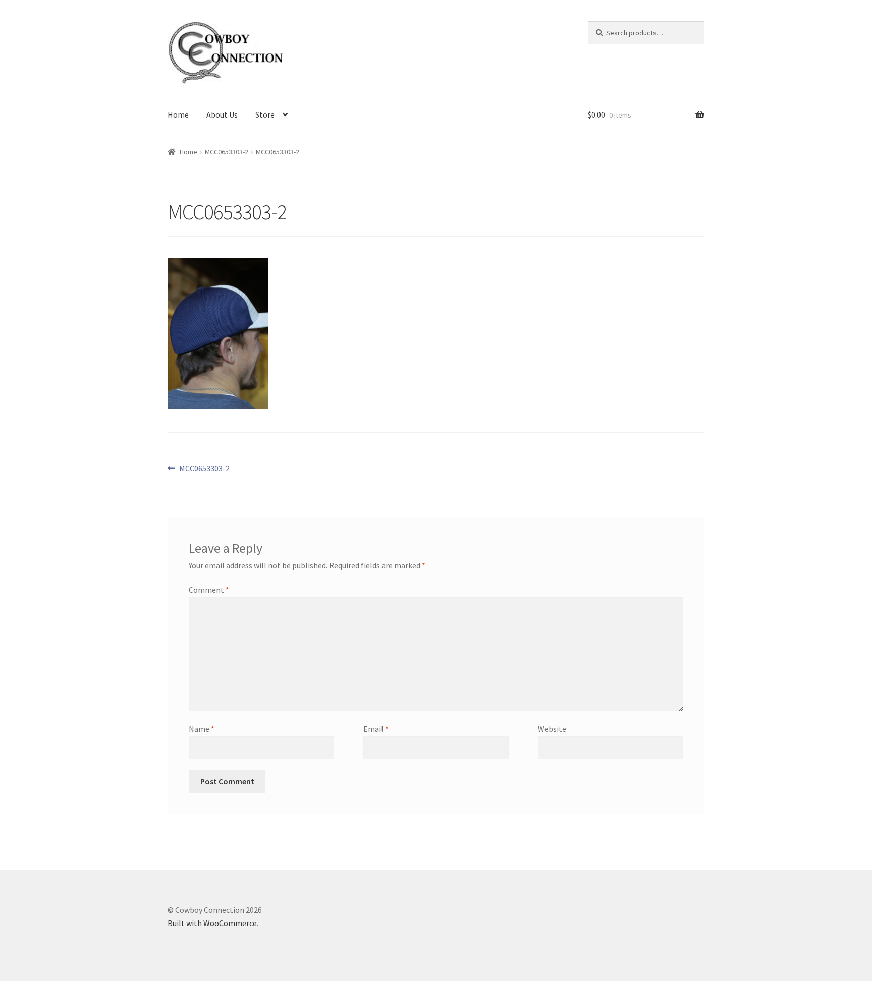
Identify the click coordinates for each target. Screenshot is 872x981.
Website (552, 729)
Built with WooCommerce (212, 923)
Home (178, 114)
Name (201, 729)
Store (265, 114)
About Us (222, 114)
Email (376, 729)
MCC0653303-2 (226, 151)
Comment (209, 590)
